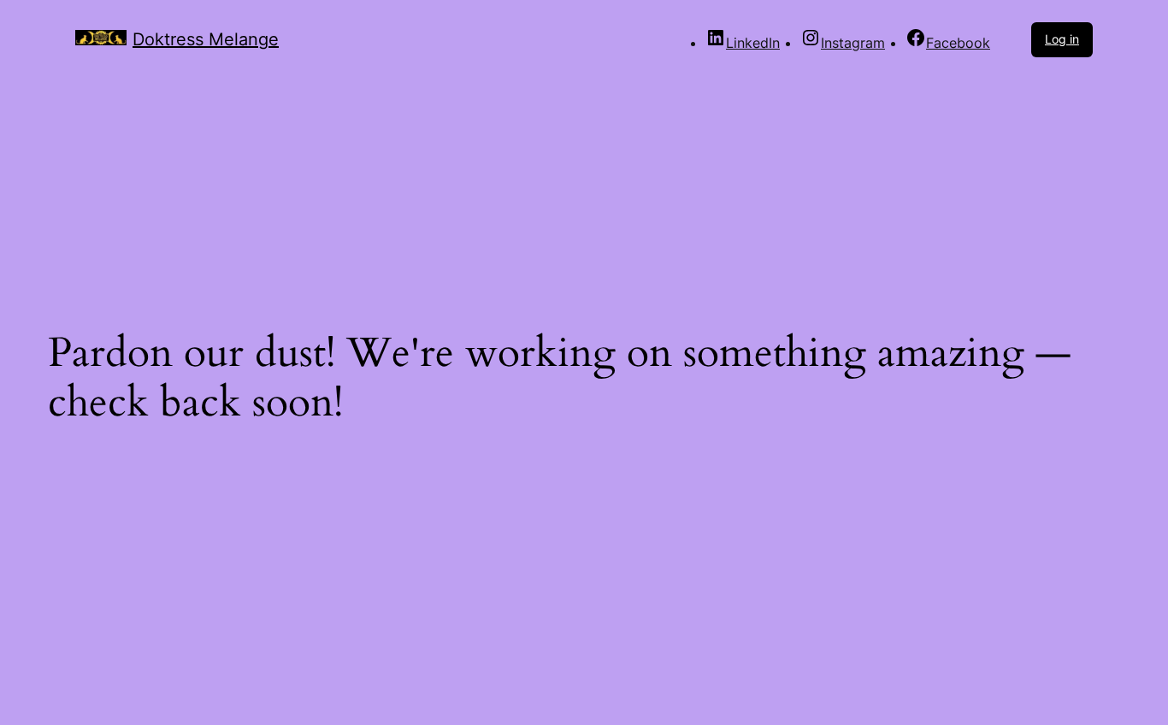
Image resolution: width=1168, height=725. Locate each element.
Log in (1062, 39)
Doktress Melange (206, 39)
